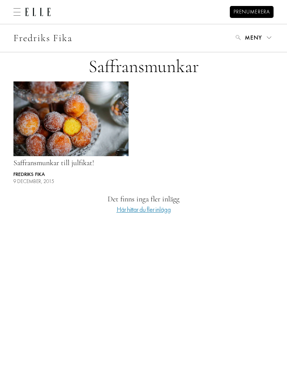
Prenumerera (252, 12)
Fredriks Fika (42, 38)
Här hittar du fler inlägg (144, 210)
